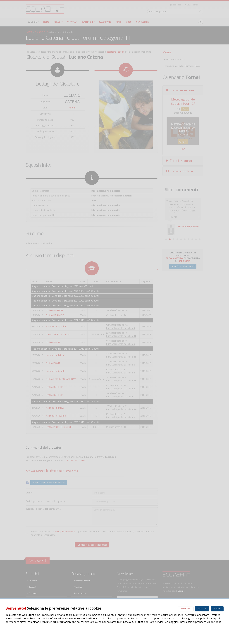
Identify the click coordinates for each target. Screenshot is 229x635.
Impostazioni (185, 609)
